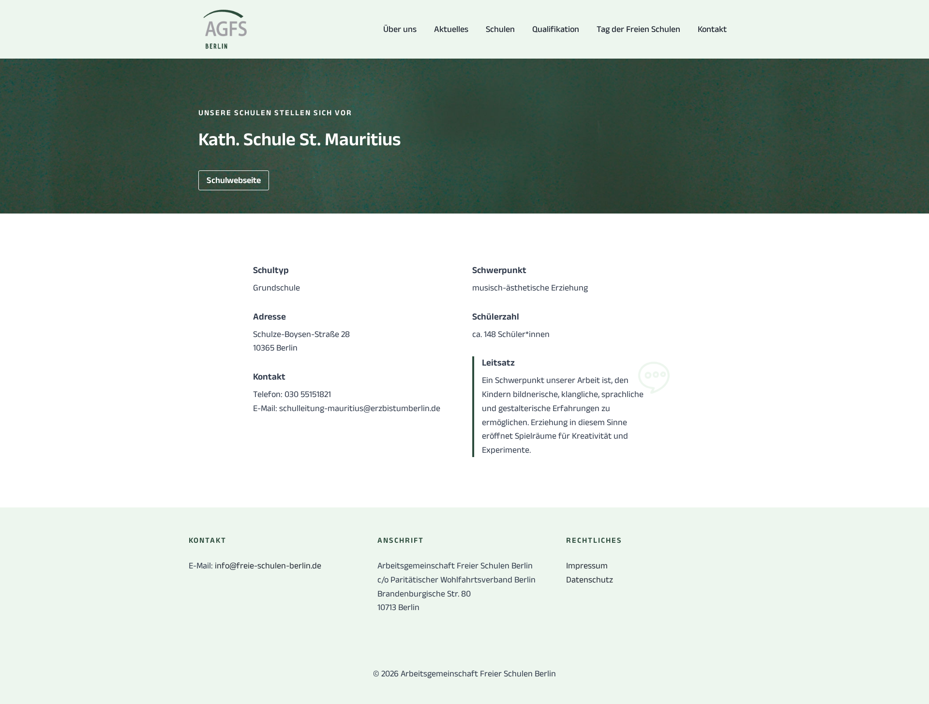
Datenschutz (589, 579)
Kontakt (712, 29)
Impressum (587, 565)
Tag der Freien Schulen (638, 29)
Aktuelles (451, 29)
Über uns (400, 29)
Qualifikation (555, 29)
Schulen (500, 29)
